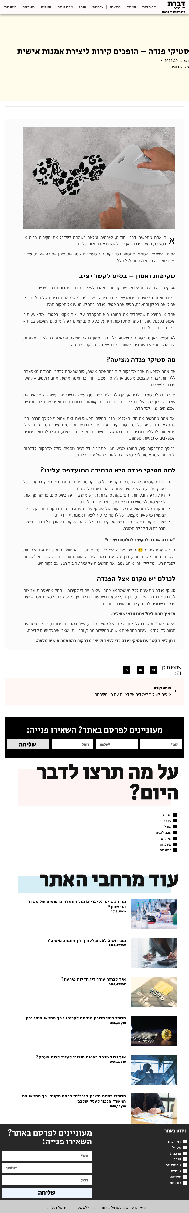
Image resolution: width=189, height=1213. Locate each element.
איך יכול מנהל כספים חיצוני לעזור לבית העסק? (81, 1057)
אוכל (82, 7)
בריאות (115, 7)
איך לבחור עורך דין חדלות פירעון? (93, 979)
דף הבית (149, 7)
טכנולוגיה (65, 7)
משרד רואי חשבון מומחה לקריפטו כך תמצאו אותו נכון (75, 1018)
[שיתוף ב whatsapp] (126, 670)
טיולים (46, 7)
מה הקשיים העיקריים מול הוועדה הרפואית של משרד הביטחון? (77, 904)
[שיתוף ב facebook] (153, 670)
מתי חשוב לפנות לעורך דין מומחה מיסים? (87, 940)
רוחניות (10, 7)
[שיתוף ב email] (140, 670)
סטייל (131, 7)
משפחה (28, 7)
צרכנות (97, 7)
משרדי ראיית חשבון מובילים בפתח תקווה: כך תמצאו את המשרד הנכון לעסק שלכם (74, 1098)
